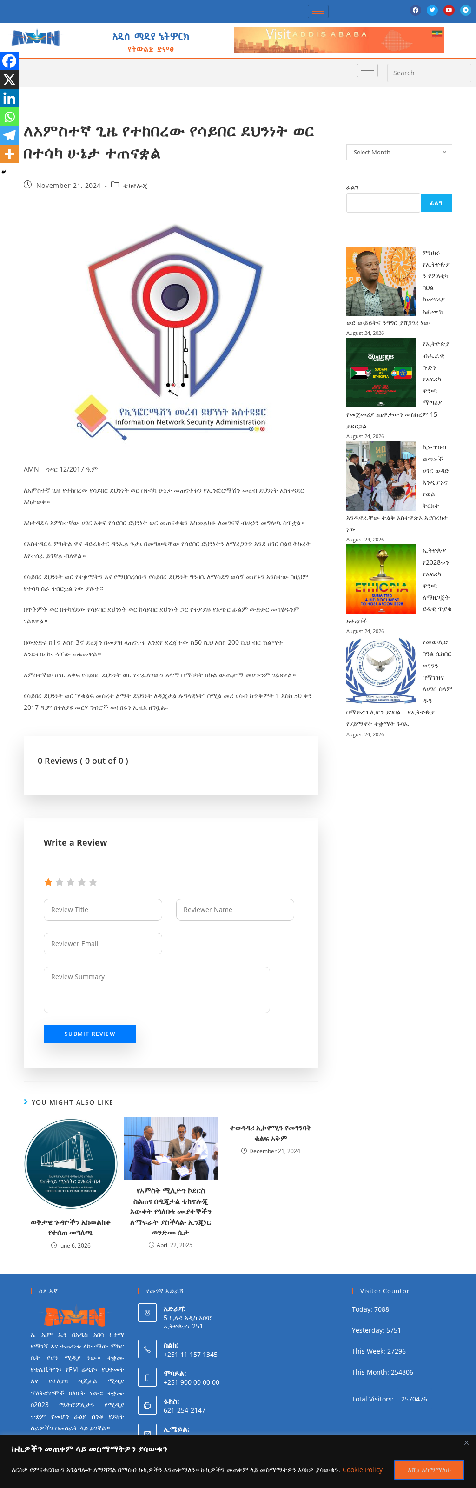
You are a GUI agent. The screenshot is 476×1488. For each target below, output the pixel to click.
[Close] (466, 1442)
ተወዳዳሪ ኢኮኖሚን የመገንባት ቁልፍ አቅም (271, 1132)
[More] (9, 154)
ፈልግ (352, 187)
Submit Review (90, 1034)
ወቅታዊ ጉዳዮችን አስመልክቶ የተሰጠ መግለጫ (71, 1227)
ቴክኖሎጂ (135, 185)
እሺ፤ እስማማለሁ (429, 1469)
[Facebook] (415, 10)
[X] (9, 79)
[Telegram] (465, 10)
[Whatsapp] (9, 116)
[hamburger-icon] (318, 11)
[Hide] (3, 172)
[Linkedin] (9, 98)
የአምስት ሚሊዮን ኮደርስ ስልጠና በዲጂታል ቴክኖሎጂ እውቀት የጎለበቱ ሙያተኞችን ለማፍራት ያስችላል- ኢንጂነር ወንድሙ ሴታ (171, 1211)
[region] (238, 1461)
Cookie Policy (363, 1469)
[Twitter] (432, 10)
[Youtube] (449, 10)
